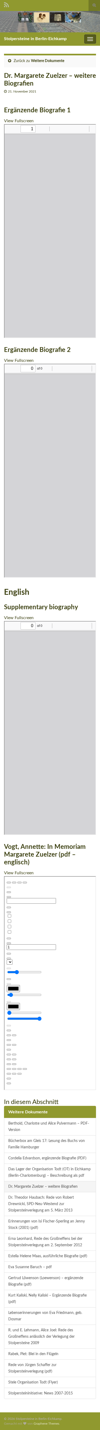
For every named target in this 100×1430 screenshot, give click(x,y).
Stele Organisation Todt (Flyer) (33, 1382)
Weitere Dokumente (47, 61)
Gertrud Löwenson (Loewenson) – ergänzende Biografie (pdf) (45, 1281)
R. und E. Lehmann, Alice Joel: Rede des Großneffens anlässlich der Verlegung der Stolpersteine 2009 (41, 1336)
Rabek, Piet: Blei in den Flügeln (33, 1354)
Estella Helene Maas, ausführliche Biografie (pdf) (47, 1256)
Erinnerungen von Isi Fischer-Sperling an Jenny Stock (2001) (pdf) (46, 1224)
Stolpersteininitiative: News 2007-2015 (40, 1393)
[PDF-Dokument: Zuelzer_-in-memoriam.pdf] (50, 983)
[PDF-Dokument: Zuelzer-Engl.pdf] (50, 728)
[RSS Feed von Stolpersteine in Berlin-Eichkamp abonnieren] (6, 4)
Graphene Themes (46, 1423)
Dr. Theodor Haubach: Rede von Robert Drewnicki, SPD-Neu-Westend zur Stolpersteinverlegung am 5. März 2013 (41, 1203)
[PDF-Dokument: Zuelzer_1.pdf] (50, 231)
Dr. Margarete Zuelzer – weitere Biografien (43, 1186)
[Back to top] (88, 1418)
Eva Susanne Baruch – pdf (30, 1267)
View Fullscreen (19, 121)
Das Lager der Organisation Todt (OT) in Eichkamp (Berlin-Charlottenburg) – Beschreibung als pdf (49, 1172)
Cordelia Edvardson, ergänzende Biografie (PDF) (47, 1158)
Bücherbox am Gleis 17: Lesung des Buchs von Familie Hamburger (46, 1144)
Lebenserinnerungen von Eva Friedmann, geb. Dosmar (45, 1316)
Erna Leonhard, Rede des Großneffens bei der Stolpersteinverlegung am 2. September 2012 (45, 1242)
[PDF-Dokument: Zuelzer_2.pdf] (50, 471)
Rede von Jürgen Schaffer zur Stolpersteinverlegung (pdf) (32, 1368)
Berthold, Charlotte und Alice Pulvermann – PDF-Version (48, 1126)
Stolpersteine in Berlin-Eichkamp (35, 39)
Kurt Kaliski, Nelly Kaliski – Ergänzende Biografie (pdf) (47, 1298)
